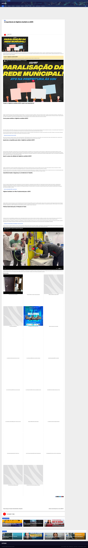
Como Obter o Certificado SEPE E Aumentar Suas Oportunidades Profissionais (12, 524)
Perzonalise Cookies (71, 546)
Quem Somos (85, 546)
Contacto (67, 546)
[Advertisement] (44, 12)
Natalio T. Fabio (9, 34)
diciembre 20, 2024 (6, 538)
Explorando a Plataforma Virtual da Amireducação (10, 537)
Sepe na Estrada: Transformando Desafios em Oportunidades (33, 524)
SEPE (4, 20)
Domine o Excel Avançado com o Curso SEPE (56, 508)
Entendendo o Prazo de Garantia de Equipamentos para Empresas (31, 537)
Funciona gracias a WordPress (5, 546)
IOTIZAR (4, 3)
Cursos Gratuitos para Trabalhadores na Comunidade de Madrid (53, 537)
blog (3, 535)
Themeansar (13, 546)
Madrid (46, 535)
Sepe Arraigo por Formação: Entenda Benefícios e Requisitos (13, 508)
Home (62, 546)
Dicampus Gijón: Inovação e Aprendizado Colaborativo (74, 537)
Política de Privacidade (80, 546)
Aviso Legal (64, 546)
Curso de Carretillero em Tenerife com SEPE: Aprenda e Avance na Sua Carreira (54, 524)
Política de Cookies (76, 546)
